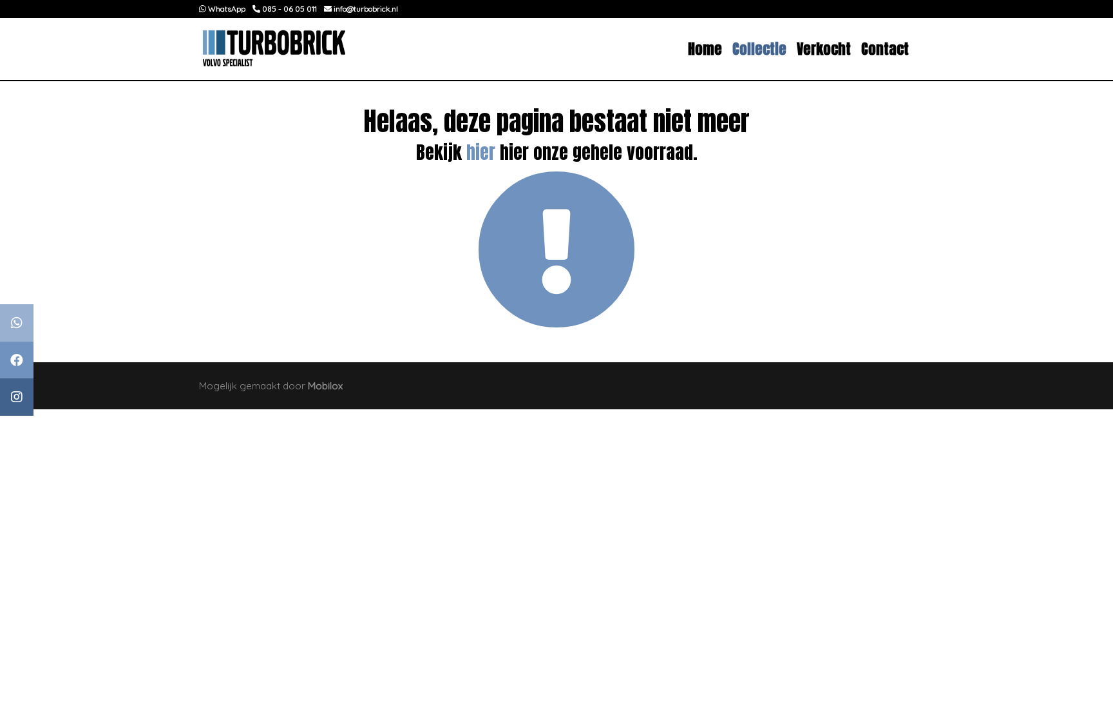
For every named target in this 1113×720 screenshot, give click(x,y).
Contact (885, 48)
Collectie (759, 48)
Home (705, 48)
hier (480, 152)
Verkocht (824, 48)
